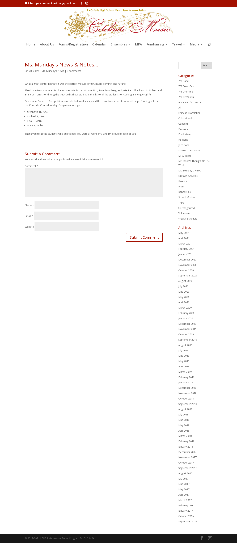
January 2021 (185, 254)
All (179, 107)
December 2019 (187, 323)
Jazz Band (183, 145)
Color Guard (185, 118)
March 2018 (185, 435)
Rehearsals (184, 191)
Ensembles (119, 44)
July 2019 (183, 350)
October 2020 (186, 270)
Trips (181, 202)
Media (194, 44)
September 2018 (187, 404)
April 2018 (183, 430)
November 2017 (187, 457)
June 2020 (183, 291)
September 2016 (187, 521)
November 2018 (187, 393)
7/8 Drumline (185, 91)
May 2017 (183, 489)
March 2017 (185, 500)
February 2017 (186, 505)
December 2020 (187, 259)
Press (181, 186)
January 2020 (185, 318)
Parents (182, 181)
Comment (31, 166)
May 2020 (183, 297)
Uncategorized (186, 208)
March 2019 (185, 371)
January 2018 (185, 446)
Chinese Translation (189, 113)
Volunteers (184, 213)
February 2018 (186, 441)
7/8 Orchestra (186, 97)
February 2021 (186, 248)
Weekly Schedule (187, 218)
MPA (138, 44)
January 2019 (185, 382)
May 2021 (183, 232)
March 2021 (185, 243)
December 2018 (187, 387)
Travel (177, 44)
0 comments (74, 71)
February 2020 (186, 313)
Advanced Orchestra (189, 102)
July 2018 (183, 414)
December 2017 (187, 452)
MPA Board (184, 155)
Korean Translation (189, 150)
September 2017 (187, 468)
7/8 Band (183, 81)
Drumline (183, 129)
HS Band (183, 139)
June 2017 (183, 484)
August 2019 (185, 345)
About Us (47, 44)
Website (29, 226)
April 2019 (183, 366)
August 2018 (185, 409)
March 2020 (185, 307)
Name (29, 205)
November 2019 (187, 329)
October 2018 (186, 398)
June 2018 (183, 420)
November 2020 (187, 265)
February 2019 (186, 377)
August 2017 (185, 473)
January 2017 (185, 510)
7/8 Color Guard (187, 86)
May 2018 (183, 425)
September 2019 (187, 339)
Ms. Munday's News (52, 71)
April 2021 (183, 238)
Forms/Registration (73, 44)
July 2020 (183, 286)
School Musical (186, 197)
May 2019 (183, 361)
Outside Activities (188, 176)
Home (30, 44)
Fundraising (155, 44)
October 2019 (186, 334)
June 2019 (183, 355)
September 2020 (187, 275)
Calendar (99, 44)
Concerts (183, 123)
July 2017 (183, 478)
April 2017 (183, 494)
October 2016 (186, 516)
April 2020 (183, 302)
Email (29, 216)
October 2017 (186, 462)
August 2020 (185, 281)
